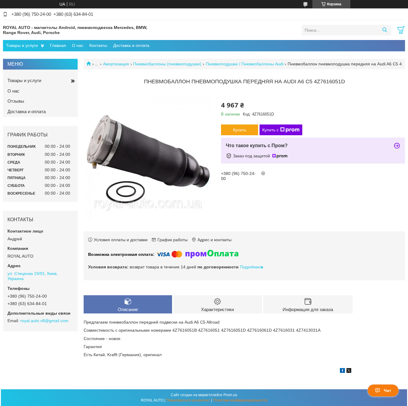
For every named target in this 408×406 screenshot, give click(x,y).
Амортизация (116, 63)
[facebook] (342, 371)
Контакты (98, 45)
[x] (348, 371)
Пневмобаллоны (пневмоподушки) (167, 63)
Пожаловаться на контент (188, 400)
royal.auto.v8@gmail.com (44, 320)
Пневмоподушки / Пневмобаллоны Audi (244, 63)
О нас (77, 45)
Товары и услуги (22, 45)
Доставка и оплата (131, 45)
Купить (239, 129)
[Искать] (384, 30)
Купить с (270, 129)
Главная (58, 45)
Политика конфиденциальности (240, 400)
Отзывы (15, 101)
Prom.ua (230, 395)
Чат (387, 390)
